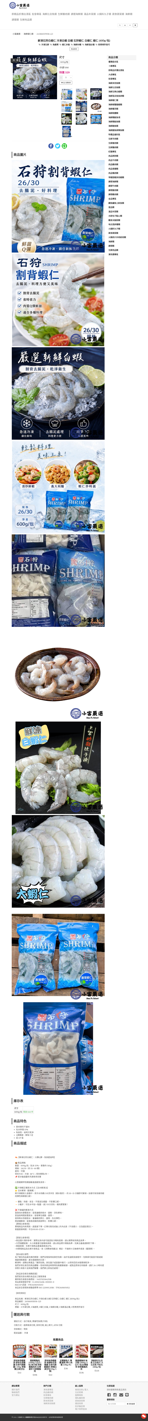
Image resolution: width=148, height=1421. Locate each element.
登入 (86, 1389)
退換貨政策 (80, 1401)
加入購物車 (67, 83)
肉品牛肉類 (113, 160)
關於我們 (16, 1389)
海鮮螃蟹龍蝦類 (115, 105)
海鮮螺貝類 (113, 109)
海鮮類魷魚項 (114, 118)
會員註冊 (79, 1389)
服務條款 (79, 1395)
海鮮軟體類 (113, 113)
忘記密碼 (79, 1392)
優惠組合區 (113, 62)
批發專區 (36, 14)
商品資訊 (74, 49)
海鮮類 (128, 14)
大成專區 (112, 75)
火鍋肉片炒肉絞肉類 (117, 237)
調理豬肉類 (113, 190)
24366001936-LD (45, 34)
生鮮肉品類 (26, 20)
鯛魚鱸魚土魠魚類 (116, 203)
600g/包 (64, 62)
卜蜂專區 (112, 66)
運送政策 (79, 1403)
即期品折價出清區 (21, 14)
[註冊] (125, 25)
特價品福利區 (114, 135)
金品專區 (112, 199)
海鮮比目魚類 (49, 14)
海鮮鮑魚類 (113, 126)
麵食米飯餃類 (114, 220)
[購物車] (135, 25)
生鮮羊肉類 (113, 139)
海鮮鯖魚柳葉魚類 (116, 130)
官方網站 (16, 1395)
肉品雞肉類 (113, 165)
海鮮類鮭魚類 (114, 122)
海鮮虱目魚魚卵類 (116, 96)
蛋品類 (111, 207)
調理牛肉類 (113, 186)
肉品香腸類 (113, 169)
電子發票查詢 (81, 1409)
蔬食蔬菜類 (118, 14)
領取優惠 (132, 1404)
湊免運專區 (113, 255)
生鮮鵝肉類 (64, 14)
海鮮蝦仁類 (28, 34)
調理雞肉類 (113, 195)
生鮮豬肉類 (113, 143)
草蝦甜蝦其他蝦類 (116, 178)
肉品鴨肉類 (113, 173)
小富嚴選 (16, 34)
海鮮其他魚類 (114, 83)
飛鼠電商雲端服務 (55, 1417)
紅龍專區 (112, 152)
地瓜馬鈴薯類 (114, 225)
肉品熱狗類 (113, 156)
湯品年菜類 (90, 14)
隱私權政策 (80, 1398)
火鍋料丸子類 (104, 14)
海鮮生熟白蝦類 (115, 92)
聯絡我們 (16, 1392)
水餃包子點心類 (115, 216)
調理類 (15, 20)
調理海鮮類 (77, 14)
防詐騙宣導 (80, 1406)
